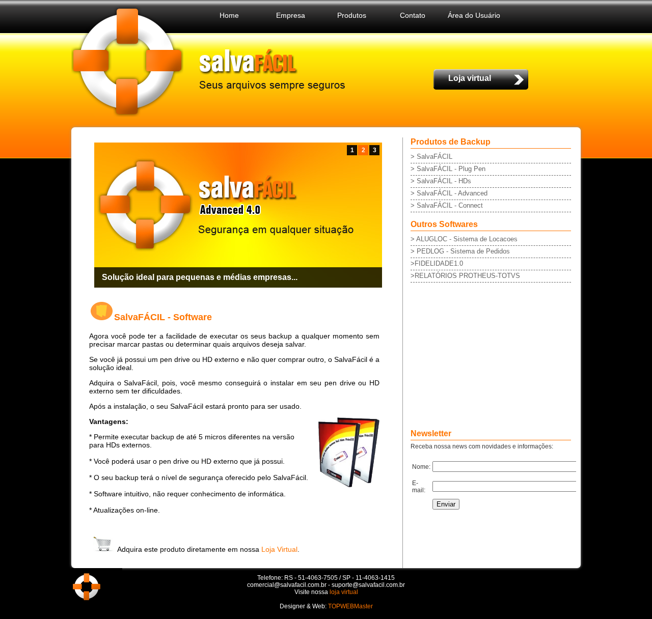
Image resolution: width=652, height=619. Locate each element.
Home (229, 15)
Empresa (290, 15)
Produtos (351, 15)
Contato (412, 15)
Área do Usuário (474, 15)
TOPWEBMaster (350, 606)
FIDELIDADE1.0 (439, 263)
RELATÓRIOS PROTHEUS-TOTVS (467, 275)
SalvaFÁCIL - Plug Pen (451, 169)
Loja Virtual (279, 549)
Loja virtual (469, 78)
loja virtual (344, 592)
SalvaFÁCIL (434, 156)
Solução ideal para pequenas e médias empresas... (199, 277)
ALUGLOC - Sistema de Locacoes (467, 239)
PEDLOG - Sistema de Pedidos (462, 251)
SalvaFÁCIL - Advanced (452, 193)
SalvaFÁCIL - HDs (444, 181)
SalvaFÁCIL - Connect (450, 205)
